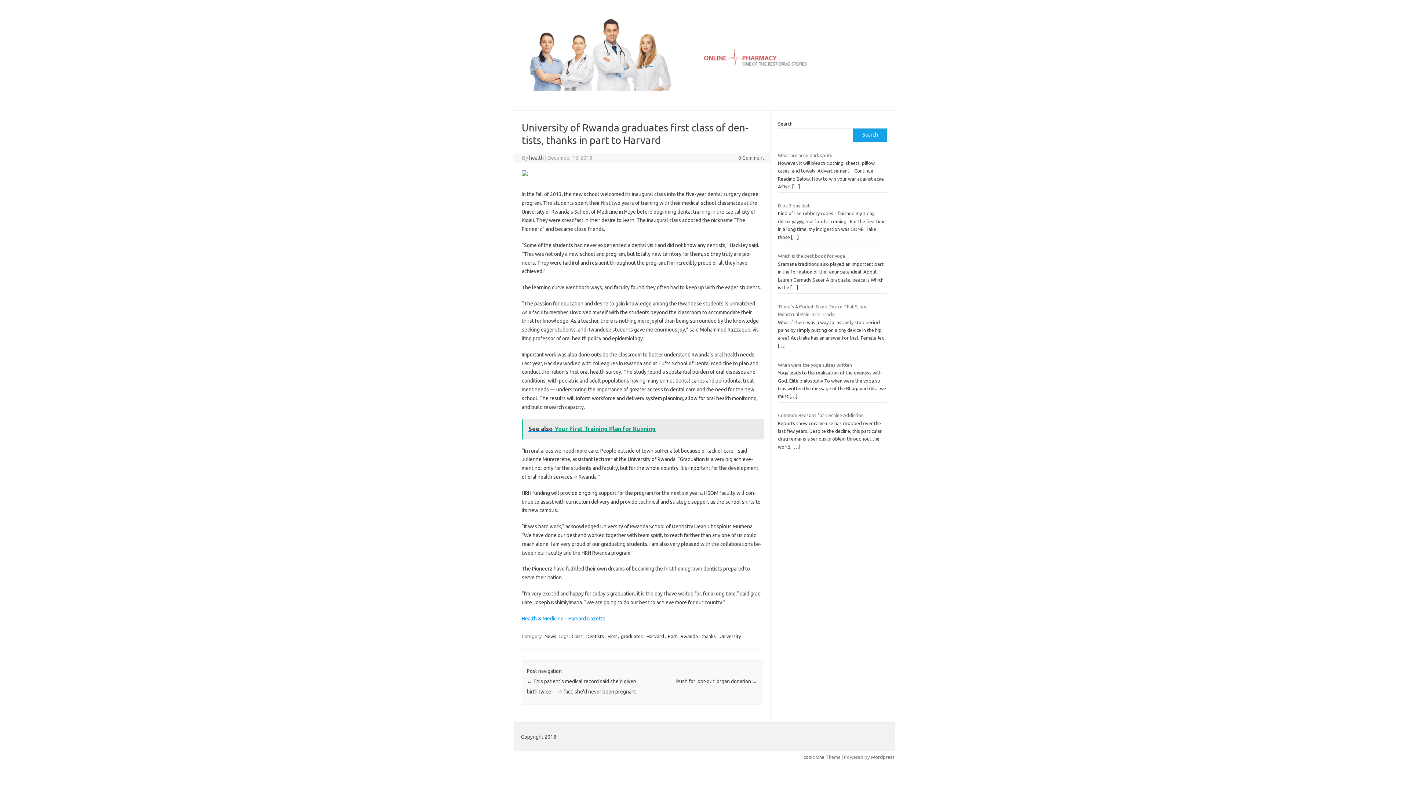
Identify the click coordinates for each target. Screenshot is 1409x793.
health (536, 158)
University (730, 636)
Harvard (655, 636)
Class (577, 636)
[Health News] (704, 89)
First (612, 636)
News (550, 636)
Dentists (595, 636)
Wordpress (883, 757)
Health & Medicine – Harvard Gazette (563, 619)
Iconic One (813, 757)
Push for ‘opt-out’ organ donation (716, 681)
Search (785, 123)
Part (672, 636)
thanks (709, 636)
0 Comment (751, 158)
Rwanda (689, 636)
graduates (632, 636)
